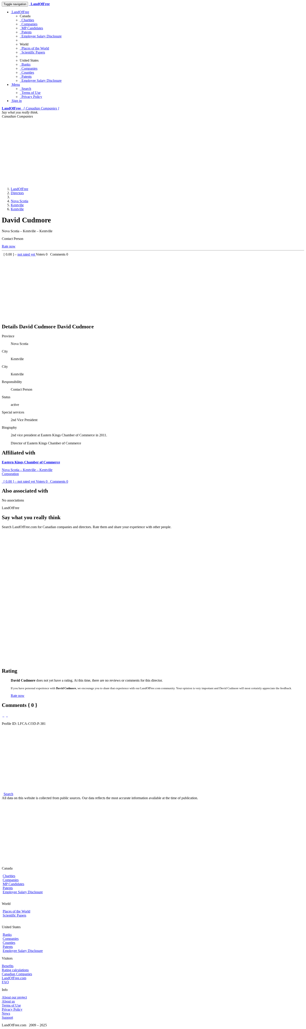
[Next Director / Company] (7, 715)
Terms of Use (30, 93)
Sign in (16, 101)
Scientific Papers (32, 52)
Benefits (7, 966)
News (6, 1013)
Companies (28, 24)
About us (8, 1001)
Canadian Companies (17, 974)
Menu (15, 84)
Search (25, 88)
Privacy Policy (31, 97)
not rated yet (26, 254)
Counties (27, 72)
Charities (27, 20)
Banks (25, 64)
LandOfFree (20, 12)
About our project (14, 997)
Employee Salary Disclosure (41, 36)
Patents (26, 32)
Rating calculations (15, 970)
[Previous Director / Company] (3, 715)
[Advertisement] (153, 152)
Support (7, 1017)
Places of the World (34, 48)
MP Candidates (31, 28)
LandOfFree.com (14, 978)
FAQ (5, 982)
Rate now (8, 246)
